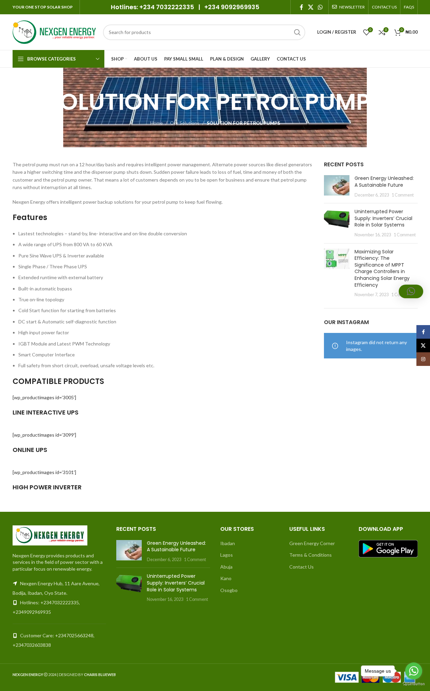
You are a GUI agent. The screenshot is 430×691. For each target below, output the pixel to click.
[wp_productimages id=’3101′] (44, 472)
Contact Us (301, 567)
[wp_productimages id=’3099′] (44, 435)
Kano (225, 578)
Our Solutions (185, 123)
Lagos (226, 555)
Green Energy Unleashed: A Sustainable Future (384, 181)
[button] (411, 291)
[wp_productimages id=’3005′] (44, 397)
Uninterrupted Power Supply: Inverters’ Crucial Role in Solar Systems (383, 218)
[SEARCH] (297, 32)
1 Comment (403, 195)
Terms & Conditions (310, 555)
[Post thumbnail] (336, 186)
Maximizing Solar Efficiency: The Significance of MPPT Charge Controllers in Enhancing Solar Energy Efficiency (382, 268)
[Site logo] (54, 31)
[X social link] (310, 7)
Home (156, 123)
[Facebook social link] (301, 7)
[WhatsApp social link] (320, 7)
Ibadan (227, 543)
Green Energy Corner (312, 543)
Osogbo (229, 590)
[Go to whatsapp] (413, 670)
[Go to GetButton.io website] (414, 684)
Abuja (226, 567)
